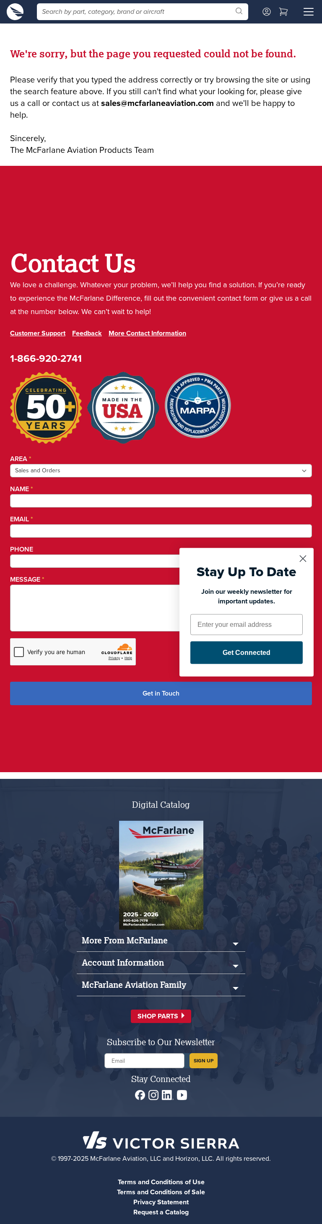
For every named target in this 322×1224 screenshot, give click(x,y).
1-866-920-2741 (46, 358)
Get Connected (246, 652)
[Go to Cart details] (283, 12)
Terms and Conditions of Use (161, 1182)
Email (21, 519)
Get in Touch (161, 693)
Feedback (87, 333)
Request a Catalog (161, 1212)
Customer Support (37, 333)
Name (21, 489)
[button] (161, 1016)
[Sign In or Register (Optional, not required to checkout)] (267, 12)
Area (20, 459)
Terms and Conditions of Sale (161, 1192)
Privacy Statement (161, 1202)
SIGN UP (203, 1060)
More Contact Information (147, 333)
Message (27, 579)
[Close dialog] (303, 558)
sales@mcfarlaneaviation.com (157, 103)
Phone (21, 549)
